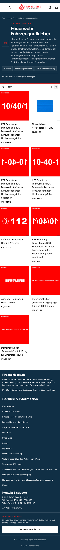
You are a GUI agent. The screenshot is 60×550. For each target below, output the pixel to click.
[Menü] (3, 7)
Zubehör (7, 69)
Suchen (5, 443)
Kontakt (5, 485)
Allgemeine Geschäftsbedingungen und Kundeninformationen (29, 469)
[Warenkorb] (56, 7)
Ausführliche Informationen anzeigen (18, 77)
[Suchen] (9, 7)
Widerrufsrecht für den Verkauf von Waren (21, 459)
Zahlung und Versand (12, 464)
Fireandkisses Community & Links (17, 417)
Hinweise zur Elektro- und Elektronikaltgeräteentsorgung (27, 480)
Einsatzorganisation (23, 69)
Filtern (9, 86)
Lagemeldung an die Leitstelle (15, 422)
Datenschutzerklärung (12, 454)
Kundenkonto (8, 406)
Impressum (7, 448)
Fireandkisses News (11, 411)
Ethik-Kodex (7, 438)
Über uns (6, 433)
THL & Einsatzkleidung (45, 69)
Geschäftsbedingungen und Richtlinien (30, 540)
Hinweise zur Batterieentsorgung (16, 475)
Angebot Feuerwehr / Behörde (15, 427)
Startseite (6, 18)
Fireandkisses (33, 546)
